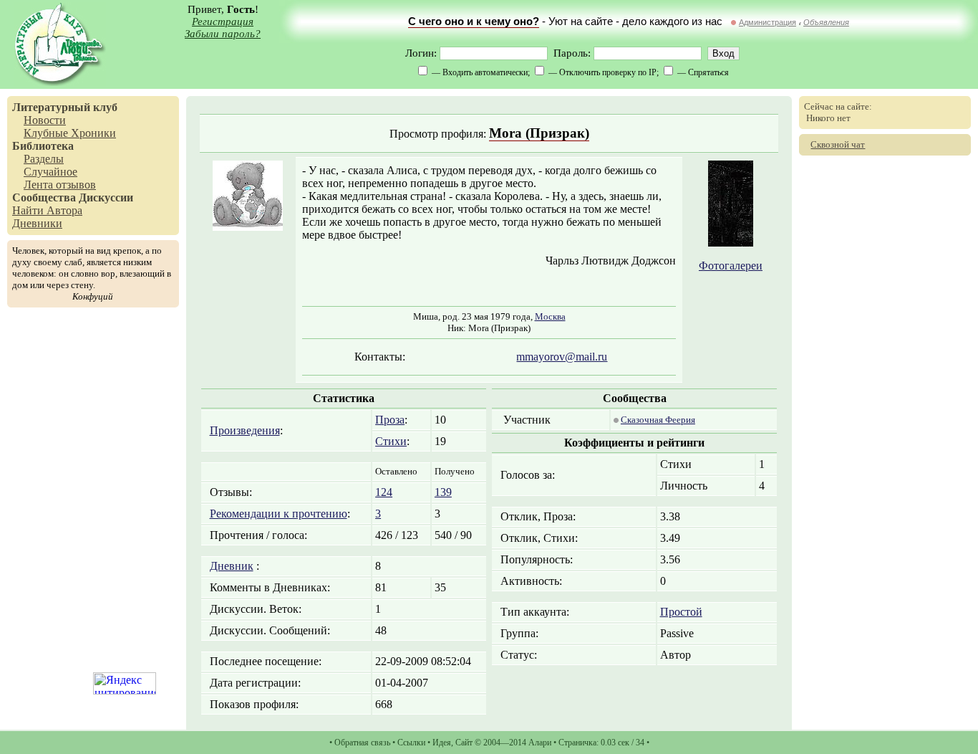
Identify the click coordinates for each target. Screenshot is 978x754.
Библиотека (43, 146)
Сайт (464, 743)
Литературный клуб (64, 107)
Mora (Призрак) (539, 132)
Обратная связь (362, 743)
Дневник (231, 566)
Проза (390, 420)
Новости (45, 120)
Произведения (245, 430)
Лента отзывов (60, 184)
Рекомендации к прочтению (278, 513)
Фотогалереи (730, 265)
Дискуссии (106, 197)
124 (383, 492)
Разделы (44, 159)
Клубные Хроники (70, 133)
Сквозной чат (837, 144)
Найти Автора (47, 210)
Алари (539, 743)
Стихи (391, 441)
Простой (681, 612)
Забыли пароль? (223, 33)
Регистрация (222, 21)
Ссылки (411, 743)
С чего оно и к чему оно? (473, 21)
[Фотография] (730, 243)
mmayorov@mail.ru (561, 356)
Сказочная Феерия (658, 419)
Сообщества (44, 197)
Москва (550, 316)
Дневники (37, 223)
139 (443, 492)
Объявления (826, 22)
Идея (441, 743)
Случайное (50, 172)
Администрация (767, 22)
